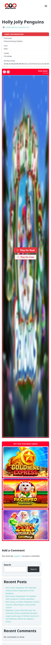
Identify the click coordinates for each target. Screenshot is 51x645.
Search (7, 564)
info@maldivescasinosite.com (17, 27)
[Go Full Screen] (8, 71)
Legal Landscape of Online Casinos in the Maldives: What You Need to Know (22, 619)
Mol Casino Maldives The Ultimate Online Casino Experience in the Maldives (21, 590)
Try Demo (25, 461)
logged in (18, 556)
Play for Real (27, 250)
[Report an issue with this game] (4, 71)
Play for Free (27, 257)
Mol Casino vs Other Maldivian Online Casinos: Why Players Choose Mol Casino (22, 605)
